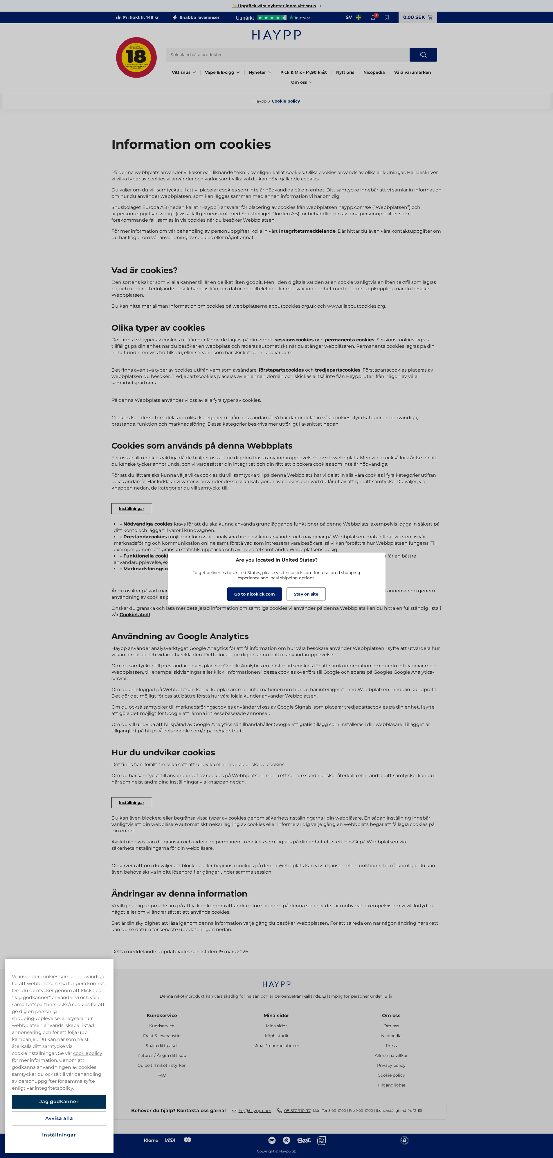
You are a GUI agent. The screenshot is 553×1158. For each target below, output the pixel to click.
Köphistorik (276, 1035)
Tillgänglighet (391, 1085)
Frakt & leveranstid (162, 1035)
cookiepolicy (87, 1053)
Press (391, 1045)
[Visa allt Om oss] (310, 82)
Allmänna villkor (391, 1055)
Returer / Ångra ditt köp (162, 1055)
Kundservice (162, 1015)
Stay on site (306, 594)
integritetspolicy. (54, 1088)
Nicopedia (374, 72)
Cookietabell (135, 614)
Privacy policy (391, 1065)
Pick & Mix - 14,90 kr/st (303, 72)
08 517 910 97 (297, 1110)
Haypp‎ (259, 101)
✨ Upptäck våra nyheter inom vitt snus (274, 5)
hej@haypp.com (255, 1110)
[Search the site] (423, 55)
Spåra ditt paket (162, 1045)
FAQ (161, 1075)
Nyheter (257, 72)
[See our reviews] (272, 17)
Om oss (299, 82)
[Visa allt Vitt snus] (194, 72)
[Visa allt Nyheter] (269, 72)
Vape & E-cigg (219, 72)
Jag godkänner (58, 1101)
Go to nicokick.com (254, 594)
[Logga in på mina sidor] (373, 17)
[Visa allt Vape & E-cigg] (238, 72)
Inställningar (59, 1135)
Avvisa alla (59, 1118)
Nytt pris (345, 72)
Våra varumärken (412, 72)
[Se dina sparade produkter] (387, 17)
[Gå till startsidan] (277, 35)
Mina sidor (276, 1015)
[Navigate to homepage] (276, 981)
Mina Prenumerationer (276, 1045)
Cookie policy (391, 1075)
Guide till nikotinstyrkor (162, 1065)
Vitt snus (181, 72)
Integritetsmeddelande (307, 231)
